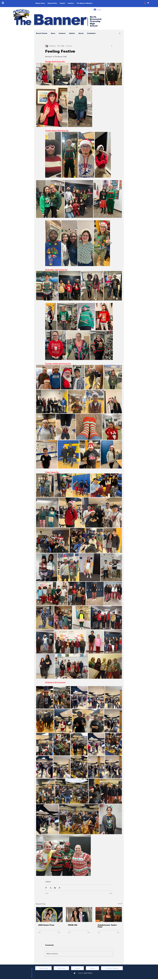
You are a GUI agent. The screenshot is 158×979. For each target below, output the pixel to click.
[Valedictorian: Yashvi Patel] (108, 914)
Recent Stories (41, 33)
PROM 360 (72, 925)
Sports (81, 33)
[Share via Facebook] (46, 888)
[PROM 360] (79, 914)
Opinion (72, 33)
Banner (50, 20)
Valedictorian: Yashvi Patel (107, 926)
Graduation (91, 33)
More (101, 33)
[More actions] (112, 46)
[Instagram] (145, 3)
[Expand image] (44, 74)
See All (120, 903)
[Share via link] (59, 888)
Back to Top (32, 974)
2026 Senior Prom (46, 925)
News (53, 33)
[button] (120, 33)
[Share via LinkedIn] (55, 888)
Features (62, 33)
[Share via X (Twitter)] (50, 888)
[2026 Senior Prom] (49, 914)
